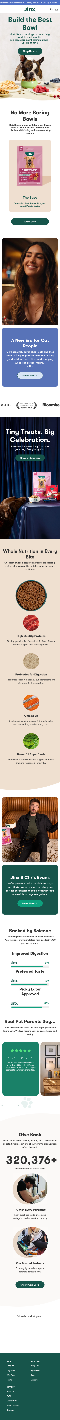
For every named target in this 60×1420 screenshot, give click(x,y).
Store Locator (13, 1405)
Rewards (10, 1410)
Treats (9, 1380)
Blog (32, 1375)
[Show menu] (4, 9)
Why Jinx (35, 1366)
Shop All (10, 1366)
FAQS (9, 1396)
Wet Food (11, 1375)
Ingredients (35, 1370)
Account (10, 1391)
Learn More (30, 221)
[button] (51, 9)
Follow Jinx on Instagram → (30, 1316)
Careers (34, 1380)
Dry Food (11, 1370)
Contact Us (12, 1401)
